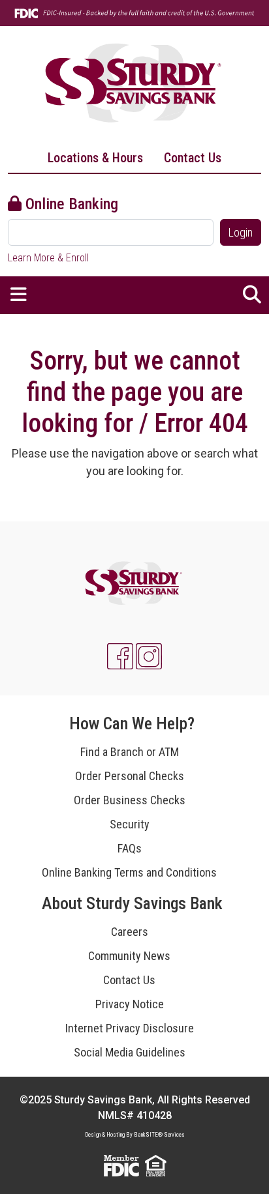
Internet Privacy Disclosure (129, 1028)
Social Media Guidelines (129, 1052)
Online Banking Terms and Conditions (129, 872)
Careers (129, 932)
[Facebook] (120, 656)
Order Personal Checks (129, 776)
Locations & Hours (95, 158)
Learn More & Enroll (48, 258)
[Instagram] (149, 656)
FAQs (130, 848)
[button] (18, 295)
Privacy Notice (129, 1004)
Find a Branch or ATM (129, 752)
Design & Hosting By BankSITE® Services (135, 1134)
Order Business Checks (129, 800)
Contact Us (192, 158)
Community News (129, 956)
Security (130, 824)
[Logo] (134, 84)
